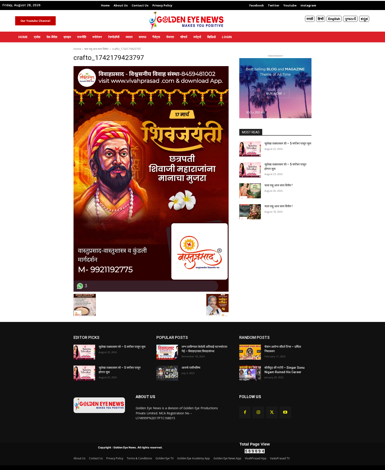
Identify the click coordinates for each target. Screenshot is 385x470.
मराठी (310, 19)
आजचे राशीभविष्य (191, 367)
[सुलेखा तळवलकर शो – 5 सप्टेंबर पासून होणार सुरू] (250, 169)
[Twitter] (271, 412)
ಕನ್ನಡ (364, 19)
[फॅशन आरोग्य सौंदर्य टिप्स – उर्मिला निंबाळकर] (250, 352)
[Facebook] (244, 412)
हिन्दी (321, 19)
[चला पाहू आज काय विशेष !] (250, 190)
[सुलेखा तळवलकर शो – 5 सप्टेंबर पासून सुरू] (250, 149)
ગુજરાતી (350, 19)
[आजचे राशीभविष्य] (167, 373)
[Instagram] (258, 412)
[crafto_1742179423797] (151, 179)
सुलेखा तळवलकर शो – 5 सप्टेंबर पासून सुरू (287, 143)
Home (77, 49)
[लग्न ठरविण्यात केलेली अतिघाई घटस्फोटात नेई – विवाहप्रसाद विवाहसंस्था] (167, 352)
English (334, 19)
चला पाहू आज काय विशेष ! (96, 49)
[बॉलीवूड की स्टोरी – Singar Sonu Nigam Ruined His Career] (250, 373)
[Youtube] (285, 412)
